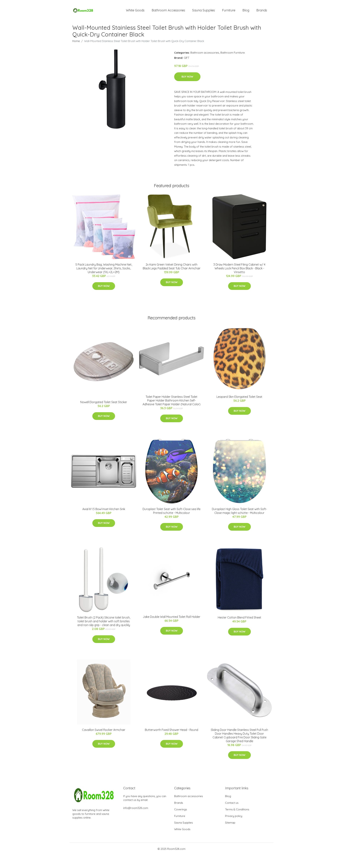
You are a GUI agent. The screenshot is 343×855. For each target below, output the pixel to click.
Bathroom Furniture (232, 52)
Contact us (231, 802)
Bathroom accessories (204, 52)
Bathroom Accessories (168, 10)
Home (76, 41)
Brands (261, 10)
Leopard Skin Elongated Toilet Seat (239, 396)
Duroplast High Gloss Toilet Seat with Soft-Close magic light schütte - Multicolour (239, 511)
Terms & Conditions (237, 809)
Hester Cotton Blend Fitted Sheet (239, 617)
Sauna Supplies (203, 10)
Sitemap (230, 822)
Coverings (180, 809)
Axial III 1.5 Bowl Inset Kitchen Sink (103, 509)
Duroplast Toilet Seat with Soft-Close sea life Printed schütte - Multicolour (171, 511)
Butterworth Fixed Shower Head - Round (171, 730)
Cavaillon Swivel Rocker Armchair (103, 730)
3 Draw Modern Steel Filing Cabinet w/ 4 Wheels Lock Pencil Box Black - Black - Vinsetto (239, 268)
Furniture (228, 10)
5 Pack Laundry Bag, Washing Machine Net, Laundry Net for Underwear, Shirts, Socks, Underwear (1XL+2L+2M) (103, 268)
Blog (245, 10)
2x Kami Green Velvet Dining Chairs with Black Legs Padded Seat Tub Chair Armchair (171, 266)
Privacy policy (233, 816)
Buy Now (187, 76)
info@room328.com (135, 808)
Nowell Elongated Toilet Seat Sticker (103, 402)
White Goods (135, 10)
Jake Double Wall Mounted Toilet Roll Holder (171, 617)
